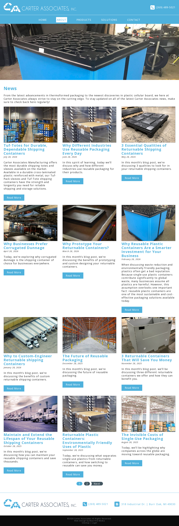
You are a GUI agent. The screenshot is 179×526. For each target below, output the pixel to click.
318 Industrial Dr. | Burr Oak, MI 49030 (148, 504)
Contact (133, 19)
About (61, 19)
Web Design (80, 521)
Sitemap (86, 523)
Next (97, 483)
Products (83, 19)
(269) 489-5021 (166, 7)
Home (43, 19)
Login (94, 523)
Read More (14, 197)
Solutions (109, 19)
